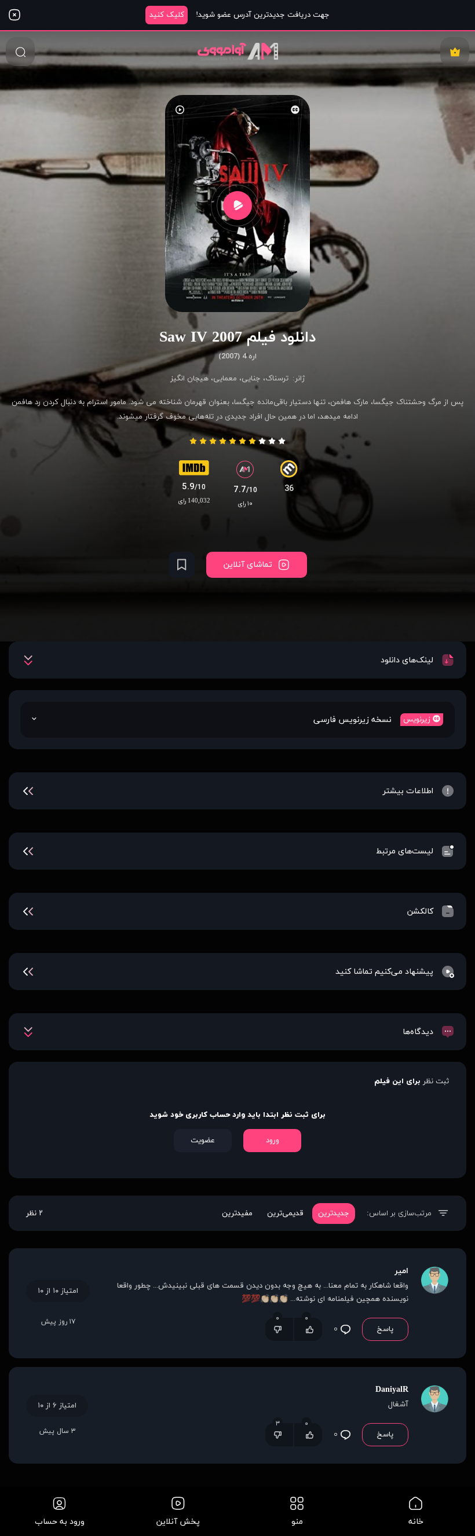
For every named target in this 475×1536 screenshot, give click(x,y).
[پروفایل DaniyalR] (434, 1415)
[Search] (20, 51)
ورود (272, 1140)
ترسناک (276, 378)
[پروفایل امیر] (434, 1303)
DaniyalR (391, 1389)
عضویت (203, 1140)
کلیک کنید (166, 15)
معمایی (225, 378)
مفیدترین (237, 1213)
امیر (401, 1271)
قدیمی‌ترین (285, 1213)
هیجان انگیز (189, 378)
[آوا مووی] (238, 51)
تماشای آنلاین (248, 564)
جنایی (251, 378)
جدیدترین (333, 1213)
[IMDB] (194, 470)
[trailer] (237, 205)
